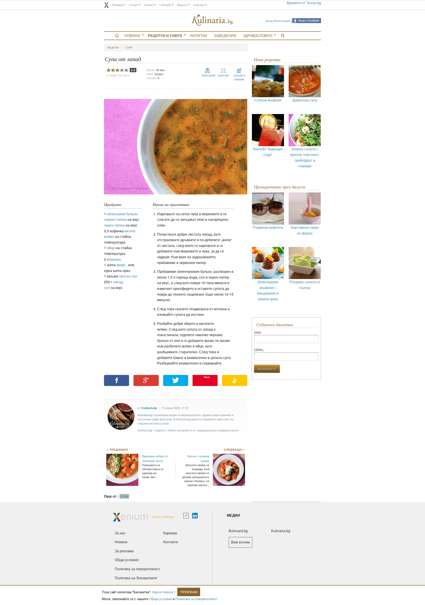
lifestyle (165, 5)
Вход (269, 21)
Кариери (170, 533)
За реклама (124, 551)
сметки (198, 5)
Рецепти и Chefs (165, 35)
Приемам (188, 591)
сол (107, 287)
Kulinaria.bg (149, 408)
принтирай (207, 75)
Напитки (198, 35)
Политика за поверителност (196, 598)
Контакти (170, 542)
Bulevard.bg (238, 531)
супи (129, 47)
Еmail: (259, 349)
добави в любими (239, 77)
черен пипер (114, 225)
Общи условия (160, 598)
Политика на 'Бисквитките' (136, 578)
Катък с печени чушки (198, 458)
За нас (120, 533)
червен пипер (115, 219)
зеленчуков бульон (122, 213)
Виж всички (240, 542)
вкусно (182, 5)
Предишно (117, 450)
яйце (111, 247)
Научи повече (162, 591)
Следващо (234, 450)
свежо (148, 5)
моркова (114, 259)
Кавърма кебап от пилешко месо (155, 458)
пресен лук (128, 276)
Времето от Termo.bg (304, 3)
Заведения (225, 35)
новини (117, 5)
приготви (223, 75)
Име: (258, 332)
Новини (132, 35)
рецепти (113, 47)
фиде (121, 264)
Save (207, 377)
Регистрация (282, 21)
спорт (133, 5)
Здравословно (257, 35)
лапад (118, 281)
